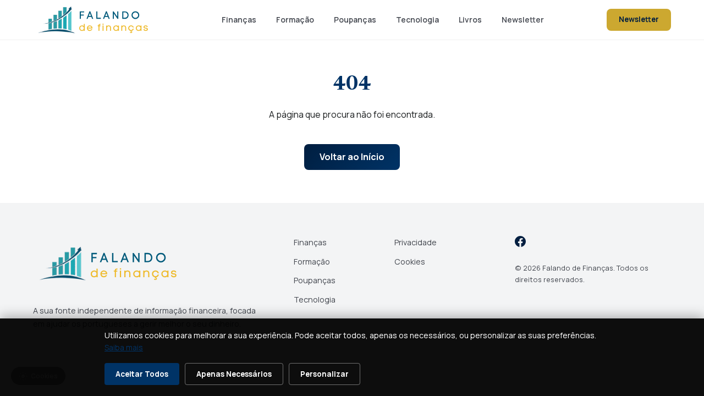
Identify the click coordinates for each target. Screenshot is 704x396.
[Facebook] (520, 243)
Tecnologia (417, 19)
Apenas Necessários (234, 374)
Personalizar (324, 374)
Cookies (409, 261)
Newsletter (523, 19)
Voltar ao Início (352, 157)
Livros (470, 19)
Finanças (239, 19)
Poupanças (355, 19)
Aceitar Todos (142, 374)
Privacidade (415, 242)
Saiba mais (124, 347)
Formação (295, 19)
